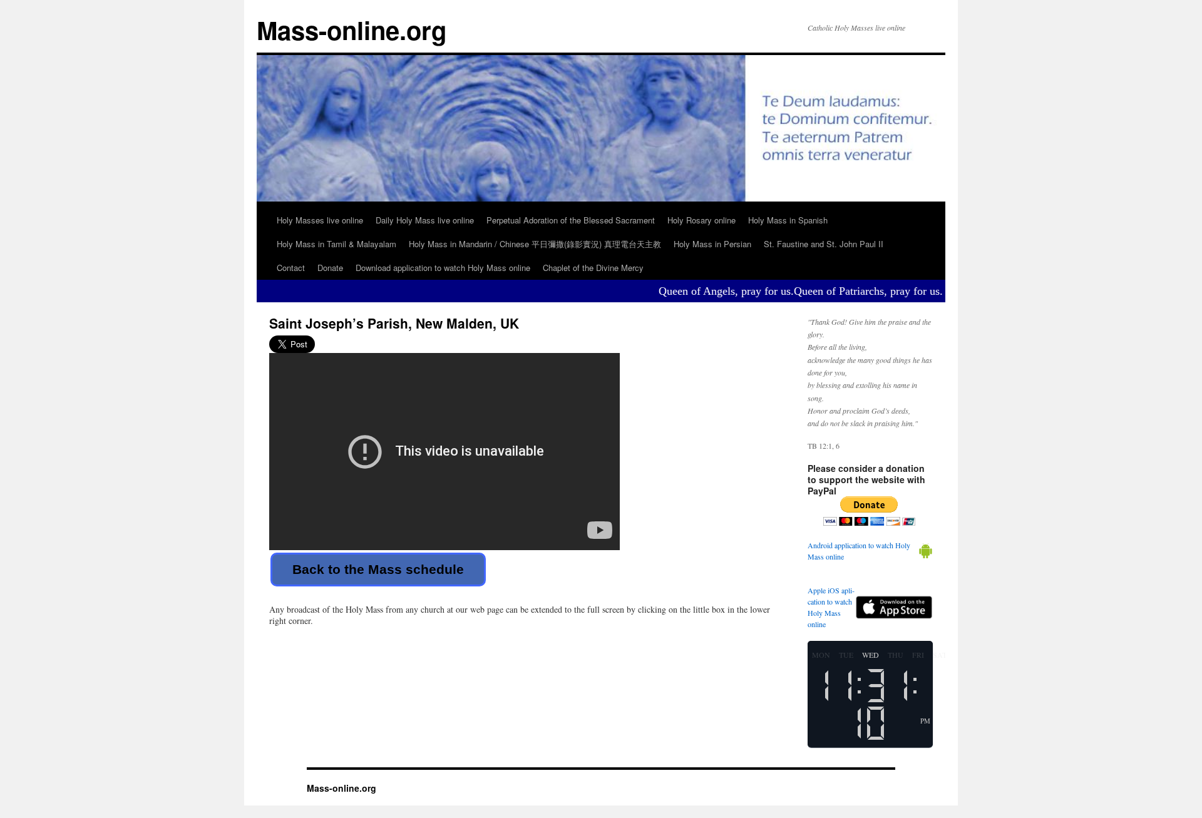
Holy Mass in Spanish (788, 220)
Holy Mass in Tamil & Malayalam (336, 244)
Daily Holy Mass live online (425, 220)
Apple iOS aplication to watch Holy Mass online (831, 607)
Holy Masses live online (320, 220)
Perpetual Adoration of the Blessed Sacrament (570, 220)
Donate (330, 268)
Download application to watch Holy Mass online (443, 268)
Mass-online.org (351, 30)
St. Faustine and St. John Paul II (823, 244)
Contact (291, 268)
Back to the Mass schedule (378, 569)
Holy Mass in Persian (712, 244)
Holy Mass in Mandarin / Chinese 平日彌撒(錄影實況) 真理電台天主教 (535, 244)
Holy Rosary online (701, 220)
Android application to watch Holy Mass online (859, 550)
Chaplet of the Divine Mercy (593, 268)
